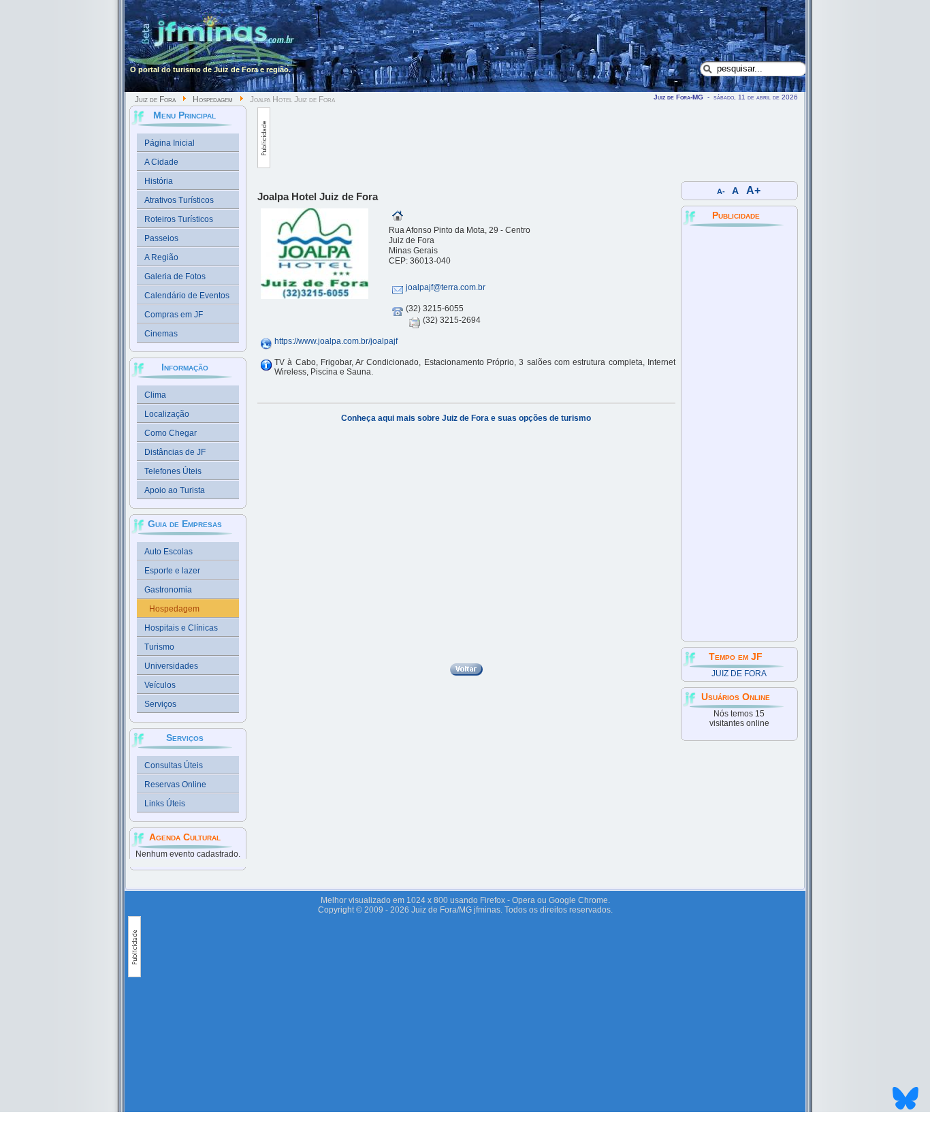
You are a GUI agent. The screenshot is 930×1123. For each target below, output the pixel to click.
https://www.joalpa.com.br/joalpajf (336, 341)
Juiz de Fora (155, 99)
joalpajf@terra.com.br (445, 287)
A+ (753, 190)
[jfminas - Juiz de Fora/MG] (214, 44)
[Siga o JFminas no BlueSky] (905, 1111)
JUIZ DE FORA (739, 673)
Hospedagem (213, 99)
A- (721, 191)
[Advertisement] (518, 137)
